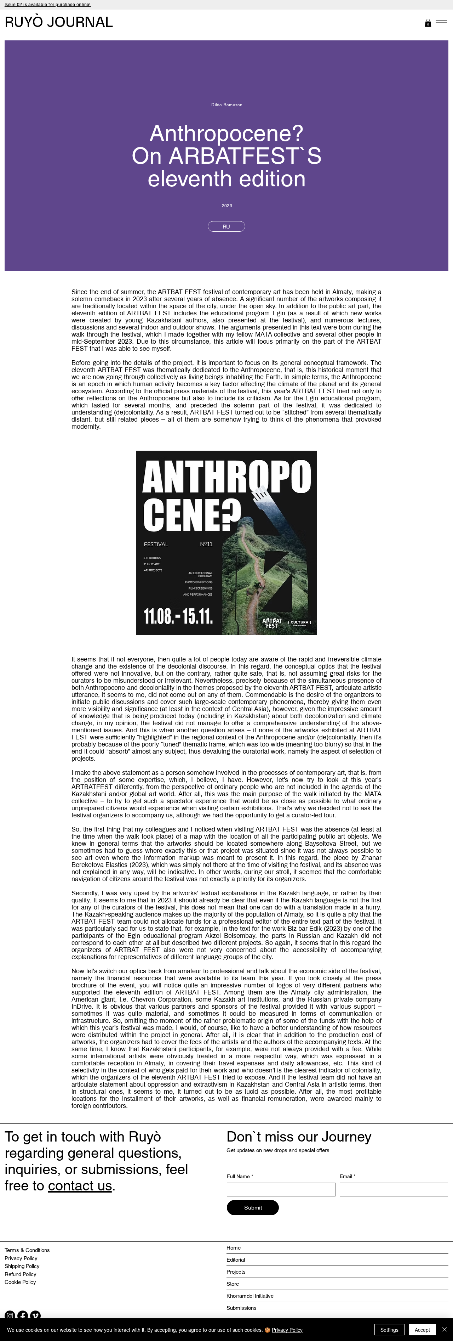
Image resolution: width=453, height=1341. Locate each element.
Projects (236, 1272)
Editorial (235, 1260)
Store (232, 1284)
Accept (422, 1329)
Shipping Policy (22, 1266)
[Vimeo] (35, 1316)
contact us (80, 1185)
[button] (428, 23)
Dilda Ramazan (226, 104)
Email (347, 1176)
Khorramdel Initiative (250, 1296)
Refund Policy (20, 1274)
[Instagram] (10, 1316)
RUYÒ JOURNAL (59, 22)
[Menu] (441, 23)
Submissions (241, 1308)
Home (233, 1248)
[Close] (444, 1329)
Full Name (240, 1176)
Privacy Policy (21, 1258)
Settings (389, 1329)
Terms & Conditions (27, 1250)
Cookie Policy (20, 1282)
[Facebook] (22, 1316)
